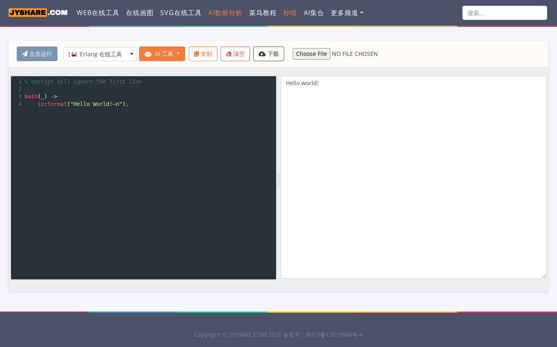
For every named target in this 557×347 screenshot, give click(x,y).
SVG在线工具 (181, 12)
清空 (238, 53)
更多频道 (344, 12)
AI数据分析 (225, 12)
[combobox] (100, 54)
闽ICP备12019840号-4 (334, 334)
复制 (205, 53)
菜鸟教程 (263, 12)
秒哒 (290, 12)
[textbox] (100, 54)
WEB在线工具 (98, 12)
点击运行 (40, 53)
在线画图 (140, 12)
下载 (272, 53)
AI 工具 (164, 53)
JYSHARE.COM (248, 334)
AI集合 (314, 12)
